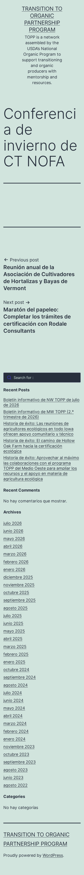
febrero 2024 (16, 731)
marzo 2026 (14, 554)
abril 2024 (13, 715)
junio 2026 (13, 531)
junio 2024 (13, 700)
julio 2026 (12, 523)
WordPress (53, 855)
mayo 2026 (14, 538)
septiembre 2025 (19, 600)
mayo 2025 (14, 631)
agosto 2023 (15, 769)
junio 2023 (13, 777)
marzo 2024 (15, 723)
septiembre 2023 (19, 762)
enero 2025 (14, 662)
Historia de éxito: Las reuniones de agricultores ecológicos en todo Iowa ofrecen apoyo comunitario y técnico (38, 428)
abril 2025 (12, 638)
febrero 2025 (15, 654)
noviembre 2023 (18, 746)
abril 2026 (12, 546)
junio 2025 (13, 623)
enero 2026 (14, 569)
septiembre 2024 (19, 677)
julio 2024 (12, 692)
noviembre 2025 (18, 584)
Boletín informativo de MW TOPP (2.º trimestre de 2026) (38, 414)
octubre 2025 (16, 592)
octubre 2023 (16, 754)
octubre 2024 (16, 669)
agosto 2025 (15, 608)
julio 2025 (12, 615)
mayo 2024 (14, 708)
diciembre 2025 (18, 577)
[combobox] (42, 378)
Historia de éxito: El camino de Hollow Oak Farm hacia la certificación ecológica (39, 446)
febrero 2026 (15, 561)
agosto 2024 (15, 685)
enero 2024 (14, 739)
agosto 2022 (15, 785)
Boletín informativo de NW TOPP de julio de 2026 (41, 402)
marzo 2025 (14, 646)
